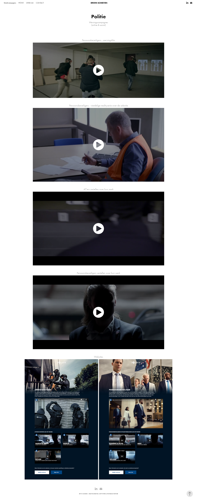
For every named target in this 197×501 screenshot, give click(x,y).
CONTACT (40, 3)
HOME (21, 3)
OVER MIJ (29, 3)
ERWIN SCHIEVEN (99, 3)
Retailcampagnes (10, 3)
